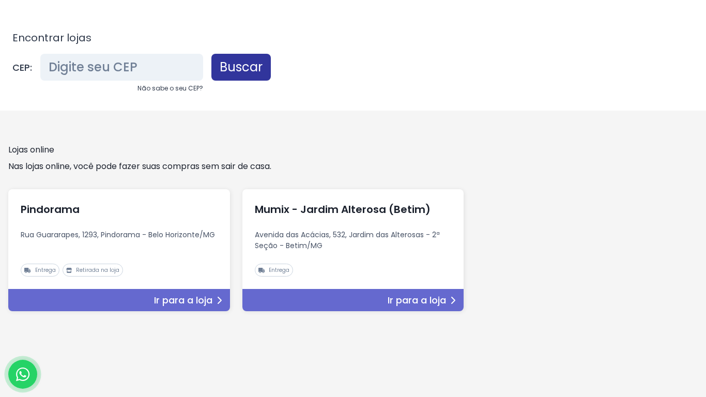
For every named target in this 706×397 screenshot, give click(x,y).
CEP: (22, 67)
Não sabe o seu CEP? (170, 88)
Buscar (241, 66)
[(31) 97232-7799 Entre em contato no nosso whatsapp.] (22, 374)
